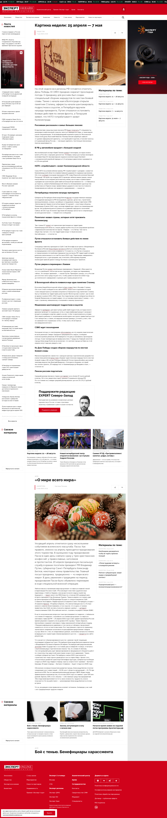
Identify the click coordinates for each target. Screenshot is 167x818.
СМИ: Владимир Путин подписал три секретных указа (12, 177)
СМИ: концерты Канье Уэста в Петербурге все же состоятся (12, 120)
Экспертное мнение (32, 17)
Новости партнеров (94, 17)
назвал (66, 153)
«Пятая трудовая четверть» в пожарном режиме (109, 564)
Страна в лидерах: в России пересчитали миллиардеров (11, 33)
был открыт (68, 287)
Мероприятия (80, 17)
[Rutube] (110, 781)
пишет (48, 595)
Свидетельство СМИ (80, 793)
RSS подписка (100, 803)
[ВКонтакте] (122, 32)
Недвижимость (32, 788)
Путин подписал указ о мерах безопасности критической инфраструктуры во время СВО (12, 408)
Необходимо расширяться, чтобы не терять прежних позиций (109, 553)
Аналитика (46, 17)
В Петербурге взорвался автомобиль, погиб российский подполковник (12, 242)
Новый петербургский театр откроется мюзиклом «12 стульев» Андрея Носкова (75, 455)
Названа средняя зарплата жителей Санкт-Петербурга (11, 310)
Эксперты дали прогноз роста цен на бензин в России (12, 251)
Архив (73, 9)
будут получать (73, 130)
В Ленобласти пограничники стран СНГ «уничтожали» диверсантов (11, 367)
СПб (50, 784)
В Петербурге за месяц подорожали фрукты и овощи (11, 216)
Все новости (12, 421)
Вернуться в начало (12, 469)
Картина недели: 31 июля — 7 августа (110, 119)
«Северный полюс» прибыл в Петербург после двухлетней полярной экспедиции (12, 94)
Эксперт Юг (53, 797)
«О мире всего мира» (55, 480)
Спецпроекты (77, 801)
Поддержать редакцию (49, 410)
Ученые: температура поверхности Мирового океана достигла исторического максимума (12, 388)
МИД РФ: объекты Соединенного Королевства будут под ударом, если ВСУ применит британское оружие (12, 42)
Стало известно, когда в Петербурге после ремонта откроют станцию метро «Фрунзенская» (11, 194)
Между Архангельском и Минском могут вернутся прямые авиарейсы (11, 281)
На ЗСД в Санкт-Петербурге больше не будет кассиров (11, 224)
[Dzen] (98, 781)
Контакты (81, 9)
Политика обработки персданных (107, 794)
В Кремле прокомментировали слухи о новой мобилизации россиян (12, 291)
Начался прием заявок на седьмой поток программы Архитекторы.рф (108, 727)
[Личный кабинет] (124, 9)
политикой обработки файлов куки (12, 815)
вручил (69, 198)
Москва (52, 780)
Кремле (46, 604)
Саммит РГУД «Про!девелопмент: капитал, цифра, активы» (107, 454)
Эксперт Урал (54, 801)
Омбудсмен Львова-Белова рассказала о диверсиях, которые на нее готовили (11, 398)
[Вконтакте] (104, 781)
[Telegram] (116, 781)
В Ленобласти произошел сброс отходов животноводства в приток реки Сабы (12, 348)
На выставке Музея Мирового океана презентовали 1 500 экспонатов (11, 272)
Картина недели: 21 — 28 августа (111, 97)
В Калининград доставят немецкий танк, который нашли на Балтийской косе (12, 328)
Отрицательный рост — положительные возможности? (110, 586)
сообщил (45, 175)
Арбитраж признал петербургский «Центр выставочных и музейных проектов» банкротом (10, 261)
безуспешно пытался (57, 249)
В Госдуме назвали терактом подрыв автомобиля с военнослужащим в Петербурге (11, 206)
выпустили (55, 358)
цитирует (82, 608)
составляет (64, 376)
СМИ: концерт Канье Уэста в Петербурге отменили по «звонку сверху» (11, 318)
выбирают (46, 310)
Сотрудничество (79, 784)
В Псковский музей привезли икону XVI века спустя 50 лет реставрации (11, 103)
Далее (36, 476)
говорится (82, 634)
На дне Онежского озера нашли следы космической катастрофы (12, 377)
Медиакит (75, 797)
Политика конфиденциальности (106, 786)
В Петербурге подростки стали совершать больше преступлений (12, 232)
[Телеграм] (115, 32)
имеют (48, 225)
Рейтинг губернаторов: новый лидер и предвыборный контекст (110, 575)
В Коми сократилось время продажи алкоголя (11, 112)
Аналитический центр (44, 9)
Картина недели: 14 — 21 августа (111, 104)
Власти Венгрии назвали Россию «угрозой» (10, 185)
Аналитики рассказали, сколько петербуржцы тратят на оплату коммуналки (12, 418)
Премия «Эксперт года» (61, 9)
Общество (18, 17)
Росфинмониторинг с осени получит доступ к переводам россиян (11, 301)
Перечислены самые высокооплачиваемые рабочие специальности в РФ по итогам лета (12, 167)
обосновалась (66, 332)
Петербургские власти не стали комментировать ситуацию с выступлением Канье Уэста (12, 156)
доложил (38, 647)
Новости (57, 17)
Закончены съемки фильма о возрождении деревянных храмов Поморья (11, 338)
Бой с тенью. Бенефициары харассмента (39, 727)
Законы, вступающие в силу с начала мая (72, 727)
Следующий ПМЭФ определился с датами (9, 128)
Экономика (7, 17)
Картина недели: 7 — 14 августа (111, 111)
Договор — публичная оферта (106, 798)
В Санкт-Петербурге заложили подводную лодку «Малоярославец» (12, 137)
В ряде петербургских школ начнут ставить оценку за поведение (11, 146)
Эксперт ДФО (54, 793)
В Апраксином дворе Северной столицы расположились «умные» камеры (12, 357)
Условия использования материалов (108, 790)
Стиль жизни (67, 17)
